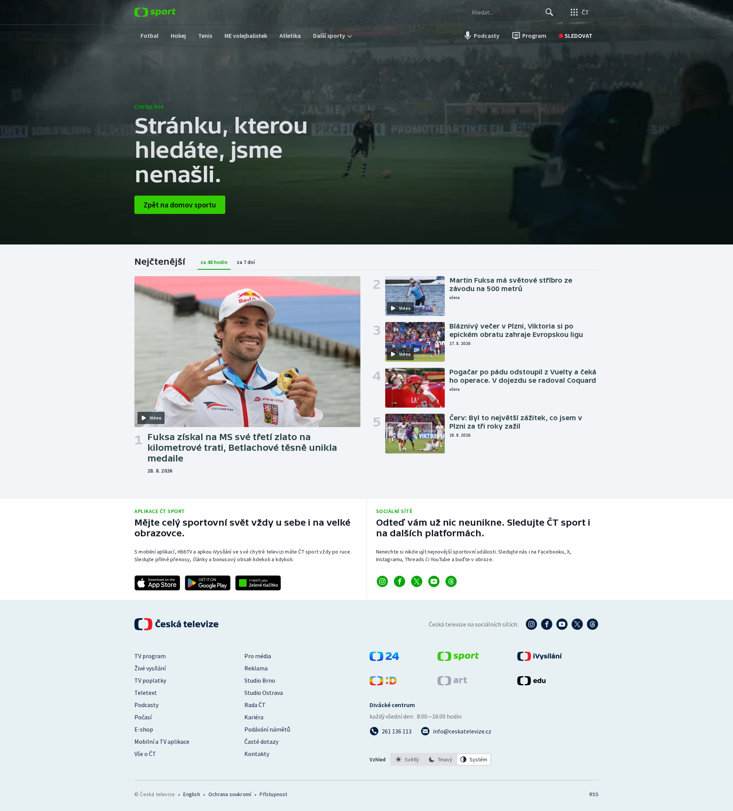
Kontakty (256, 754)
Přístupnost (273, 794)
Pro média (257, 656)
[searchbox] (505, 12)
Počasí (143, 717)
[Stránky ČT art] (452, 683)
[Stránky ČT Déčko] (383, 683)
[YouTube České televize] (562, 624)
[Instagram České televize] (531, 624)
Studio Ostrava (263, 692)
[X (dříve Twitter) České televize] (577, 624)
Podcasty (146, 705)
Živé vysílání (150, 668)
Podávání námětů (267, 729)
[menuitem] (149, 35)
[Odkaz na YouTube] (434, 581)
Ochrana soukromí (229, 794)
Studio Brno (259, 680)
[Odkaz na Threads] (451, 581)
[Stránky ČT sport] (458, 658)
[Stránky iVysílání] (539, 658)
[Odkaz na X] (416, 581)
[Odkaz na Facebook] (399, 581)
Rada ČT (255, 705)
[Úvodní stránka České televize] (177, 624)
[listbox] (440, 759)
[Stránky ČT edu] (531, 683)
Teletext (145, 692)
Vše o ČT (145, 754)
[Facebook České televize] (547, 624)
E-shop (143, 729)
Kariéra (253, 717)
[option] (407, 759)
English (191, 794)
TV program (150, 656)
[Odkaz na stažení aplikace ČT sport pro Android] (208, 583)
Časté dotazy (261, 741)
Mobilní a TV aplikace (161, 741)
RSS (594, 794)
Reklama (256, 668)
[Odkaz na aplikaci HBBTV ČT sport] (258, 583)
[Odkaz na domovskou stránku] (166, 12)
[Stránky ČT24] (384, 658)
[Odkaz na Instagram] (382, 581)
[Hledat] (549, 12)
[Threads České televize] (592, 624)
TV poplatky (150, 680)
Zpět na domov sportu (180, 204)
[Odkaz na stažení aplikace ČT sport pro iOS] (157, 583)
